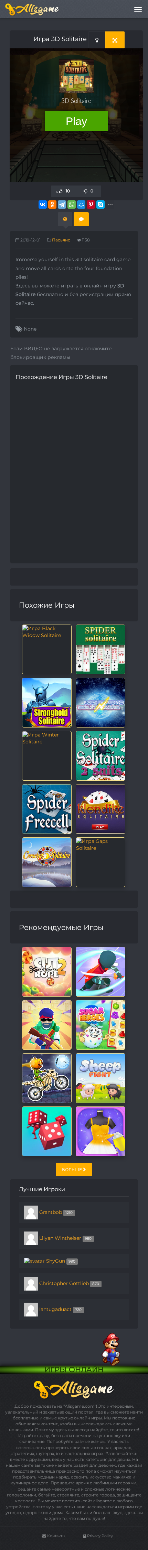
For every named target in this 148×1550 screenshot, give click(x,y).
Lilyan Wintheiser (60, 1238)
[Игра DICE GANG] (46, 1131)
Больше (72, 1169)
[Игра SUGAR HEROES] (100, 1024)
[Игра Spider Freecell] (46, 809)
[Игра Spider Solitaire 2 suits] (100, 755)
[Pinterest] (91, 204)
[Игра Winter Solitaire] (46, 738)
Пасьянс (61, 240)
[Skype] (100, 204)
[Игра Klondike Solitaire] (100, 809)
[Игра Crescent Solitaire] (46, 862)
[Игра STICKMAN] (100, 971)
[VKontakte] (43, 204)
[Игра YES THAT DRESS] (100, 1131)
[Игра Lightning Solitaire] (100, 702)
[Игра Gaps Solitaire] (100, 844)
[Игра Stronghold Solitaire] (46, 702)
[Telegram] (62, 204)
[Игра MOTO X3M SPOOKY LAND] (46, 1078)
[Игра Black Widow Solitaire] (46, 631)
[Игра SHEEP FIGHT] (100, 1078)
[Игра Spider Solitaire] (100, 649)
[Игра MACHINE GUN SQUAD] (46, 1024)
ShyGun (55, 1261)
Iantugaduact (55, 1309)
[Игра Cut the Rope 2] (46, 971)
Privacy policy (99, 1535)
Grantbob (50, 1212)
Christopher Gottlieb (64, 1283)
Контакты (55, 1535)
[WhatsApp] (71, 204)
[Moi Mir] (81, 204)
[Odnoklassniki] (52, 204)
